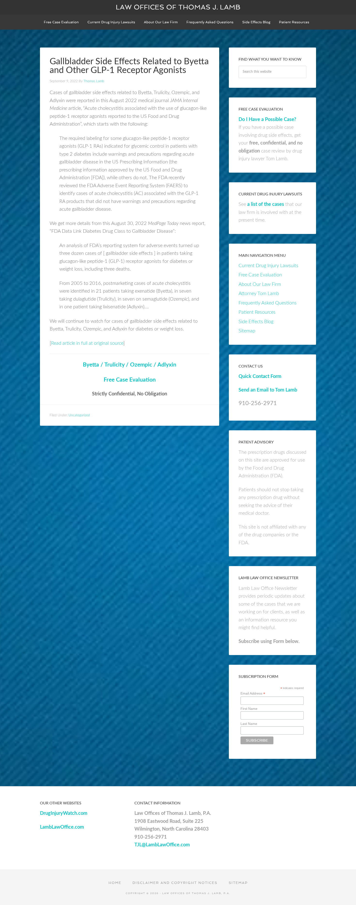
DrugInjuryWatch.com (63, 813)
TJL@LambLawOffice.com (162, 844)
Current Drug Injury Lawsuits (268, 265)
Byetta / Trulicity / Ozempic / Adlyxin (129, 365)
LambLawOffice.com (62, 827)
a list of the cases (265, 204)
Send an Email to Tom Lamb (268, 390)
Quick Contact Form (260, 376)
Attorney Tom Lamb (259, 293)
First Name (248, 709)
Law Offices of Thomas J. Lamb (178, 7)
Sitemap (247, 330)
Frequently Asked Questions (268, 303)
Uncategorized (79, 415)
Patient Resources (257, 312)
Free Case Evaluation (130, 380)
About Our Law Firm (260, 284)
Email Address (252, 693)
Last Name (248, 724)
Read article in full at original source (87, 343)
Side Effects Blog (256, 321)
